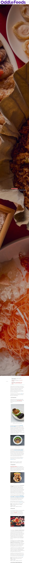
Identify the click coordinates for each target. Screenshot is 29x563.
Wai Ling (10, 191)
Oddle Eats (20, 502)
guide (22, 393)
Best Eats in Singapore (14, 188)
